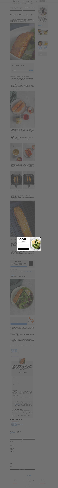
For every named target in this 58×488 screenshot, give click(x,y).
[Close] (40, 237)
